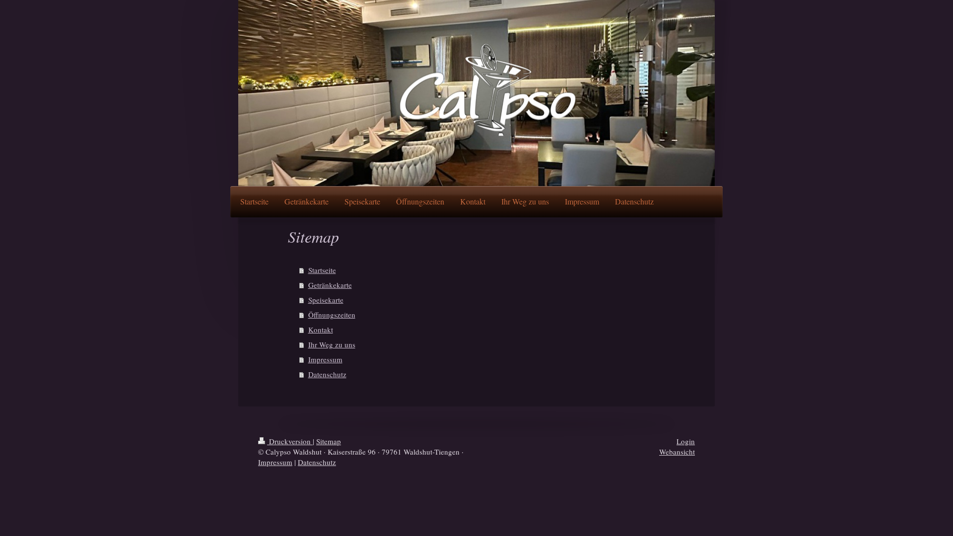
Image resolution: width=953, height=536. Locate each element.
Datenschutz (327, 374)
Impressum (325, 359)
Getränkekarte (330, 285)
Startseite (322, 270)
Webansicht (677, 452)
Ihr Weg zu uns (331, 344)
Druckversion (290, 441)
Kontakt (320, 330)
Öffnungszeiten (331, 315)
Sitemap (328, 441)
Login (686, 441)
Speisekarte (325, 300)
